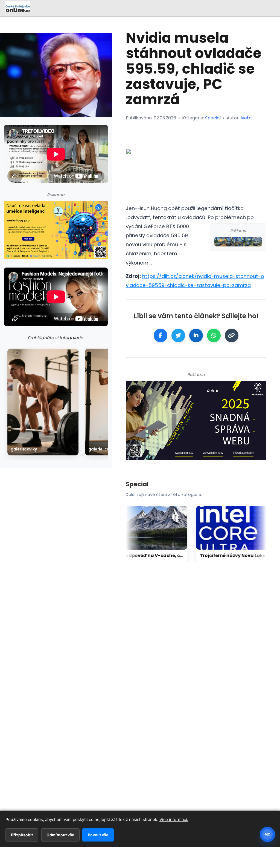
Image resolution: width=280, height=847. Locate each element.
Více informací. (173, 819)
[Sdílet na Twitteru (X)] (178, 335)
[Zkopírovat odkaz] (231, 335)
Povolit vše (98, 834)
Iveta (246, 118)
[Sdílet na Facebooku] (160, 335)
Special (213, 118)
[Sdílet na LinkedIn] (196, 335)
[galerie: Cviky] (42, 402)
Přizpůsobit (22, 834)
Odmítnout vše (60, 834)
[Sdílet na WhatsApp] (214, 335)
